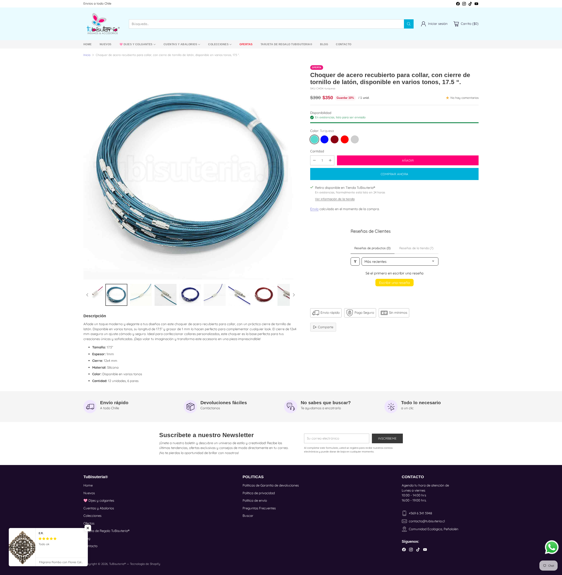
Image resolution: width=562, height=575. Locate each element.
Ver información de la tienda (335, 199)
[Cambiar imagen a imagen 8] (116, 295)
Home (88, 485)
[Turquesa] (314, 139)
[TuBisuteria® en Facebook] (458, 4)
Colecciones (92, 516)
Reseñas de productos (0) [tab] (372, 248)
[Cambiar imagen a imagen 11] (190, 295)
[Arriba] (87, 295)
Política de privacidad (259, 493)
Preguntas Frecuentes (259, 508)
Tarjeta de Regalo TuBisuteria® (106, 531)
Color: (322, 131)
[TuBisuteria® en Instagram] (464, 4)
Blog (86, 538)
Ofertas (88, 523)
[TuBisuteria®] (102, 24)
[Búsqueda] (409, 24)
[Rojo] (344, 139)
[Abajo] (294, 295)
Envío (314, 209)
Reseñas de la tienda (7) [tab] (416, 248)
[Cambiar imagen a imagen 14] (264, 295)
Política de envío (255, 500)
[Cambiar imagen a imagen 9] (141, 295)
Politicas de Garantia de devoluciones (271, 485)
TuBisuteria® (117, 564)
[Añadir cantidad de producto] (330, 160)
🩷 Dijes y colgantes (98, 500)
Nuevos (89, 493)
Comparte (325, 327)
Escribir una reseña (394, 282)
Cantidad (317, 151)
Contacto (90, 546)
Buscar (248, 516)
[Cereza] (334, 139)
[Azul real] (324, 139)
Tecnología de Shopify (145, 564)
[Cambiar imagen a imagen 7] (92, 295)
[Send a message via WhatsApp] (552, 547)
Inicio (86, 55)
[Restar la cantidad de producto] (314, 160)
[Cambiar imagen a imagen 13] (239, 295)
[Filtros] (355, 261)
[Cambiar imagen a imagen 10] (166, 295)
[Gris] (355, 139)
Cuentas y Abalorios (98, 508)
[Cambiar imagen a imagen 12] (215, 295)
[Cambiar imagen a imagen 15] (288, 295)
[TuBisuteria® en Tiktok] (470, 4)
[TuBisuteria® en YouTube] (476, 4)
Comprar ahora (394, 174)
